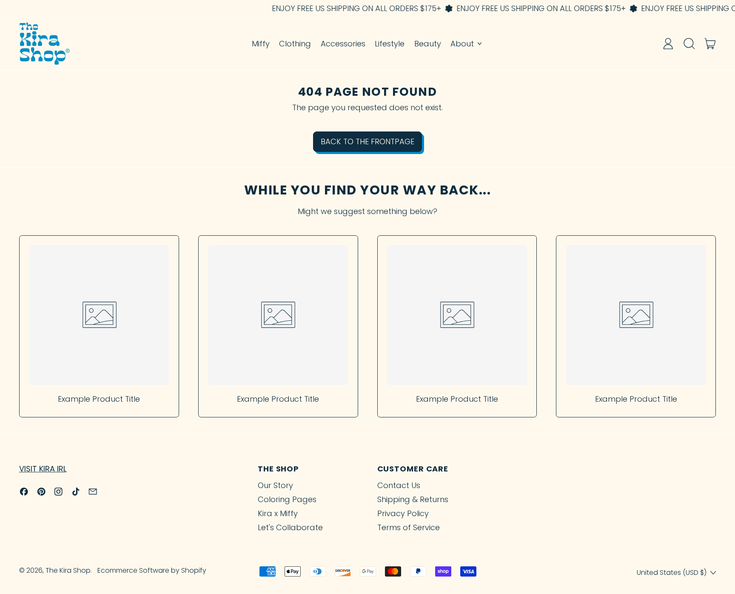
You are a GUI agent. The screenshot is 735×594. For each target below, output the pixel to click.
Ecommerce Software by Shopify (151, 570)
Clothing (295, 43)
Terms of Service (408, 527)
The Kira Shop (68, 570)
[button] (689, 43)
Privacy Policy (403, 513)
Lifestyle (390, 43)
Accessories (343, 43)
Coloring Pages (287, 499)
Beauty (427, 43)
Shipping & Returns (412, 499)
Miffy (261, 43)
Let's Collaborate (290, 527)
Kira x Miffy (278, 513)
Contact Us (398, 485)
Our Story (275, 485)
